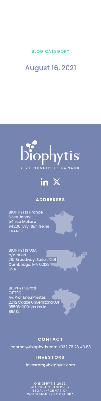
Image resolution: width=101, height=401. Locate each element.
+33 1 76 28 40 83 (74, 347)
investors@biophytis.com (50, 365)
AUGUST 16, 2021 (49, 106)
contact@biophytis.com (34, 347)
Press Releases (45, 114)
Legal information (50, 391)
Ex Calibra (64, 394)
